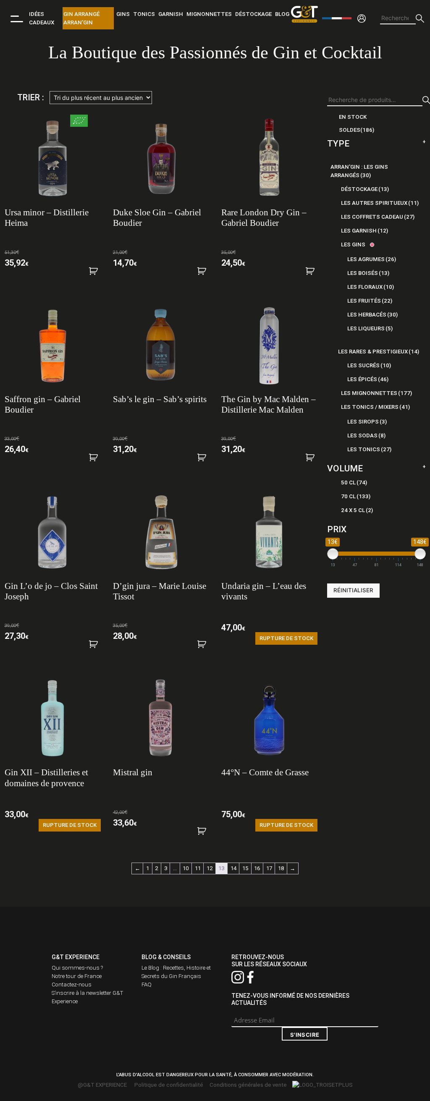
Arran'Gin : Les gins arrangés (359, 171)
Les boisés (368, 273)
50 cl (354, 482)
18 (281, 868)
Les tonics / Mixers (375, 407)
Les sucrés (369, 365)
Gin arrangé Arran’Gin (81, 18)
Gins (123, 14)
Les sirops (367, 421)
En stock (353, 117)
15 (245, 868)
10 (186, 868)
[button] (98, 274)
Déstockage (253, 14)
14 (233, 868)
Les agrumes (371, 259)
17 (269, 868)
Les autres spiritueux (380, 203)
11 (198, 868)
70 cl (355, 496)
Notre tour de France (77, 976)
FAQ (147, 984)
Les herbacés (372, 314)
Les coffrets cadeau (377, 217)
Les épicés (367, 379)
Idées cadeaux (41, 18)
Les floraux (370, 287)
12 (209, 868)
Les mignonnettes (376, 393)
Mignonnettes (209, 14)
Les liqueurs (370, 328)
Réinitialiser (353, 590)
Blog (282, 14)
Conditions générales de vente (248, 1085)
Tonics (144, 14)
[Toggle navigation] (16, 18)
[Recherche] (420, 18)
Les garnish (364, 231)
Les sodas (366, 435)
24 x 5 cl (357, 510)
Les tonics (369, 449)
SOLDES (356, 130)
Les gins (353, 244)
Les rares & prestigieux (378, 351)
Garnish (170, 14)
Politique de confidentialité (168, 1085)
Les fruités (369, 301)
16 (257, 868)
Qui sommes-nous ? (77, 968)
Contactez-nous (72, 984)
